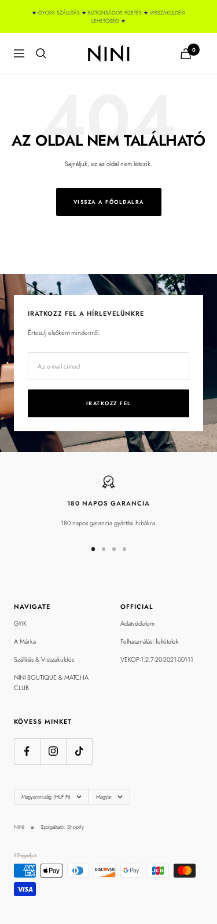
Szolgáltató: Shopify (62, 827)
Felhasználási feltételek (149, 641)
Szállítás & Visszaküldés (44, 659)
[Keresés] (41, 53)
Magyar (104, 796)
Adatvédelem (137, 623)
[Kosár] (186, 53)
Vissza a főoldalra (108, 201)
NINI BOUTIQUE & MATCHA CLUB (51, 683)
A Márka (25, 641)
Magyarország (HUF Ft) (46, 796)
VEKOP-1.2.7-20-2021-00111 (156, 659)
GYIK (20, 623)
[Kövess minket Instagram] (53, 751)
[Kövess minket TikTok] (79, 751)
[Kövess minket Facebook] (27, 751)
